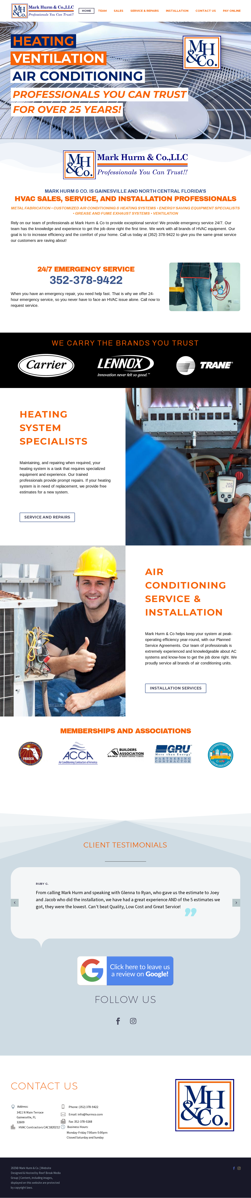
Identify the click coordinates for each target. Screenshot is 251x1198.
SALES (118, 11)
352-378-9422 (86, 280)
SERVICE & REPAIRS (144, 11)
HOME (86, 11)
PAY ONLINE (232, 11)
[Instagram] (133, 1021)
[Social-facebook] (118, 1021)
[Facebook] (234, 1168)
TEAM (102, 11)
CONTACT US (206, 11)
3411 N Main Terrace (30, 1112)
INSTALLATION (177, 11)
